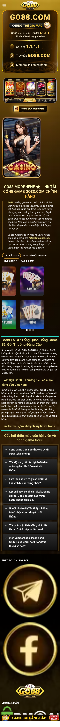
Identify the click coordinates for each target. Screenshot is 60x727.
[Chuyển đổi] (6, 450)
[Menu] (4, 5)
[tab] (11, 256)
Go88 (10, 202)
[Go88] (30, 5)
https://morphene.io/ (39, 238)
